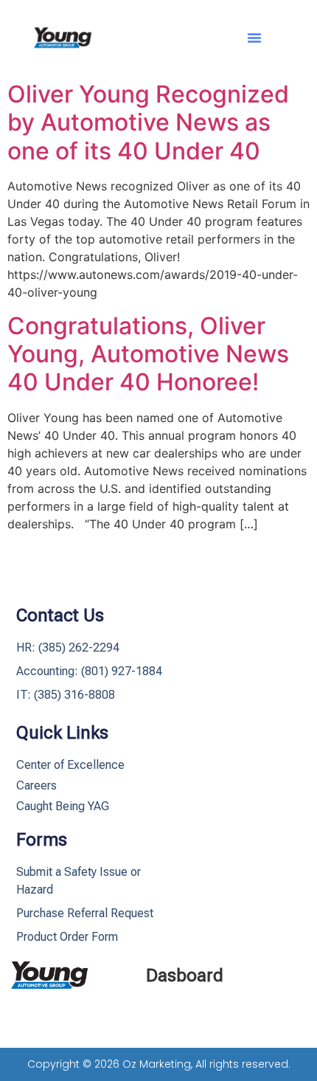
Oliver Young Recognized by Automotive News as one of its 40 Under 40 (148, 122)
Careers (36, 785)
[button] (254, 38)
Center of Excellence (70, 765)
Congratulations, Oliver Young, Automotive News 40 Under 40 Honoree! (148, 354)
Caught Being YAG (62, 806)
